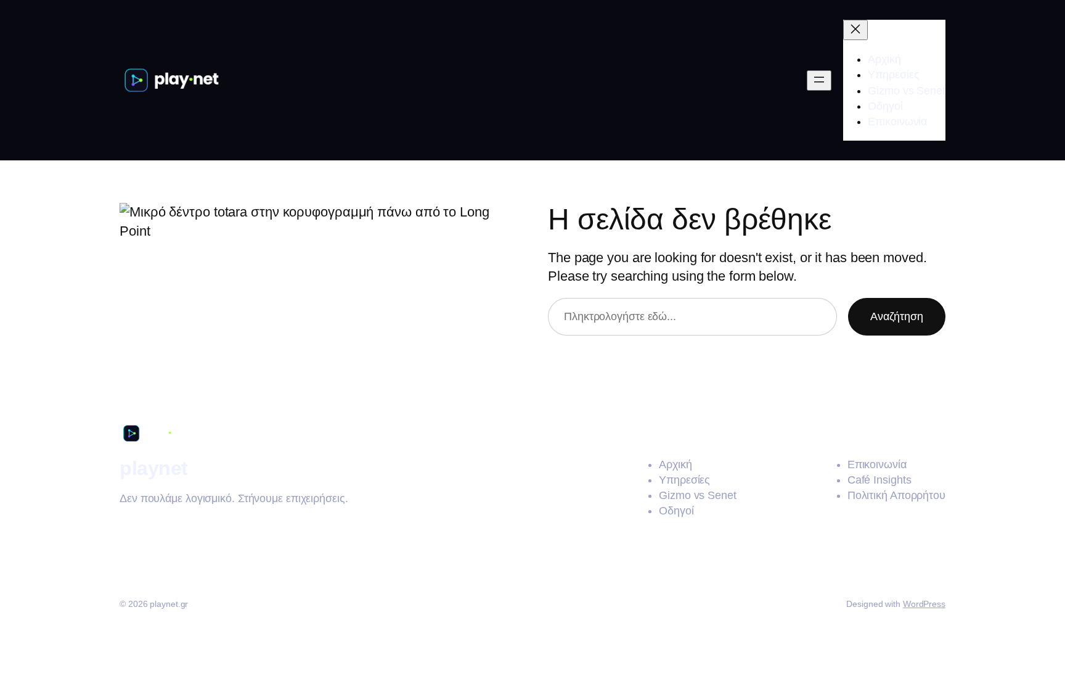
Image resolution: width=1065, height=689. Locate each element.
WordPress (924, 604)
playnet (154, 468)
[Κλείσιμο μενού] (855, 30)
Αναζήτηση (896, 316)
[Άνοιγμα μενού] (819, 80)
